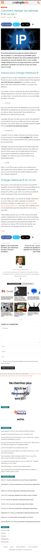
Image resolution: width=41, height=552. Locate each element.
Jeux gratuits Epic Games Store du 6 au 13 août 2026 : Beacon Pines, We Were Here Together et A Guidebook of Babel (20, 443)
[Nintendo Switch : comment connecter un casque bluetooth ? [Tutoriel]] (20, 307)
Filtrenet (3, 536)
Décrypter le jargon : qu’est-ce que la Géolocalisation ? (16, 466)
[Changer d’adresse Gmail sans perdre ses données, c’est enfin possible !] (7, 291)
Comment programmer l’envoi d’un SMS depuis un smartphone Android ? (33, 298)
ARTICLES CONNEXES (14, 283)
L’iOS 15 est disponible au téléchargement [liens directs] (27, 521)
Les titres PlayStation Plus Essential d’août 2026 (14, 447)
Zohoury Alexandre (5, 521)
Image (3, 231)
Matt (4, 17)
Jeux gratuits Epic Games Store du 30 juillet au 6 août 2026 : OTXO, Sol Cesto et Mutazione (20, 452)
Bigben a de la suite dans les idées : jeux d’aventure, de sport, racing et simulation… (9, 248)
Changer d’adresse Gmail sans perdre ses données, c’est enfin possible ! (7, 298)
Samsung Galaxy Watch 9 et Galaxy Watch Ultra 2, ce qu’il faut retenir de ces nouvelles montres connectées (18, 457)
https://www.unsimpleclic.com (20, 269)
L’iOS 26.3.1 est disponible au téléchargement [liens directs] (23, 508)
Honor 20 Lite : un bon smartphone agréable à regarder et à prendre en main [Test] (31, 248)
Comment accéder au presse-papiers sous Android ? (20, 517)
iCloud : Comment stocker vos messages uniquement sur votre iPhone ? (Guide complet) (20, 298)
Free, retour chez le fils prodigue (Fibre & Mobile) (21, 504)
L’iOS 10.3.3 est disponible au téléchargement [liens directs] (25, 512)
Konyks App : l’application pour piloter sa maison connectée (22, 495)
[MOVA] (20, 419)
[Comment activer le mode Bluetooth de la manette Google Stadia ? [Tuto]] (7, 307)
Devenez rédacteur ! (21, 547)
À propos (5, 547)
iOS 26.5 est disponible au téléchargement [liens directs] (21, 491)
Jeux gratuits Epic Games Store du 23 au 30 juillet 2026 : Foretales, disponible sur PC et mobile (20, 462)
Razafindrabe (4, 512)
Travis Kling (3, 484)
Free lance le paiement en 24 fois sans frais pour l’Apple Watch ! (22, 480)
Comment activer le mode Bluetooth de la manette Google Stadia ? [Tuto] (7, 314)
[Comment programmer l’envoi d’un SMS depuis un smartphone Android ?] (34, 291)
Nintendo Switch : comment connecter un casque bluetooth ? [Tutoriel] (20, 314)
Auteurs (12, 547)
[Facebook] (20, 278)
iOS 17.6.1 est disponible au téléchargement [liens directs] (19, 499)
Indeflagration (5, 539)
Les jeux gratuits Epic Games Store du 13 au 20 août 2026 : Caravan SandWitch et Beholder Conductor (20, 438)
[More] (33, 24)
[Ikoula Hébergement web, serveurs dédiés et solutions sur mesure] (20, 412)
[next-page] (22, 319)
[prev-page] (19, 319)
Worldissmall (5, 542)
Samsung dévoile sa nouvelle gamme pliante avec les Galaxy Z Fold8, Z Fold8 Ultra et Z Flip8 (19, 470)
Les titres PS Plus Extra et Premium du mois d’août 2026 (17, 434)
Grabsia (3, 517)
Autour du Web (5, 530)
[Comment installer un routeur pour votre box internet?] (34, 307)
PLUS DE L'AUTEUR (28, 283)
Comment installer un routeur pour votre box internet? (33, 314)
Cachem (3, 533)
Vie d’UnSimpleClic (33, 547)
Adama (2, 491)
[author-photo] (20, 260)
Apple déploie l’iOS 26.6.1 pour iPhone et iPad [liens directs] (17, 431)
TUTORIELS (4, 7)
